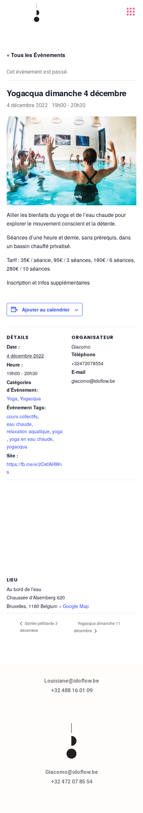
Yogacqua (30, 398)
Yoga (12, 398)
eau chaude (19, 424)
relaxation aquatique (28, 431)
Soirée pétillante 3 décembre (39, 626)
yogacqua (17, 446)
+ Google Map (74, 606)
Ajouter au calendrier (46, 309)
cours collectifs (22, 416)
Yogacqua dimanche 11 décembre (97, 626)
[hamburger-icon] (130, 12)
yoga (57, 431)
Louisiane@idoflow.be (71, 681)
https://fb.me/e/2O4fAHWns (34, 468)
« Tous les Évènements (36, 55)
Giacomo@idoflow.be (71, 772)
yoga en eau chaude (31, 439)
